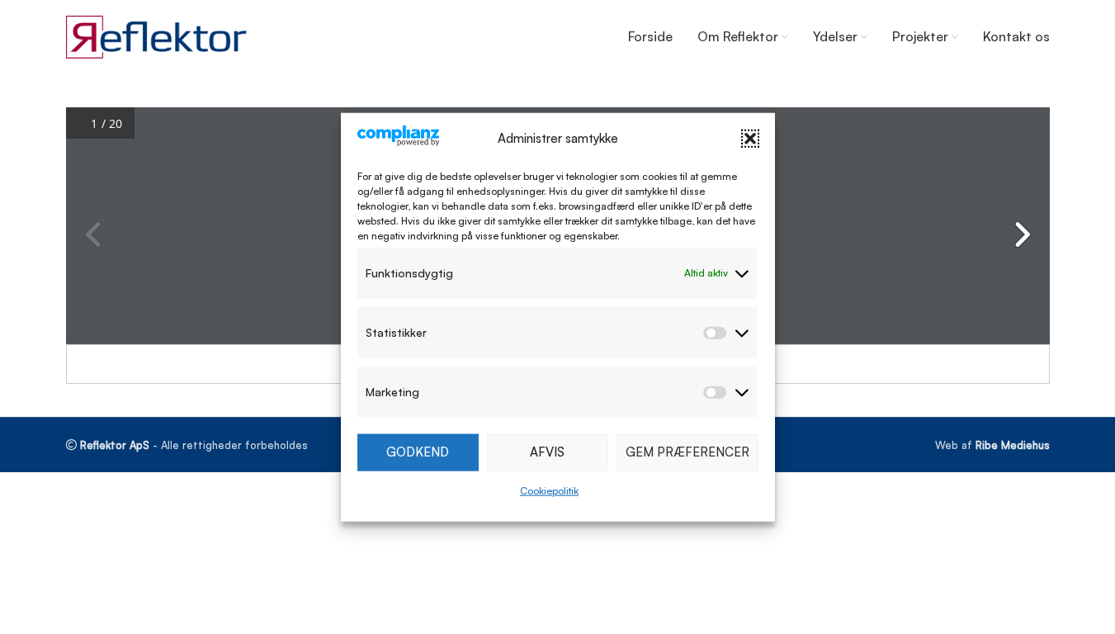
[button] (750, 138)
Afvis (547, 452)
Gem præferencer (687, 452)
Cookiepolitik (549, 491)
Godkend (417, 452)
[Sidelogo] (157, 35)
